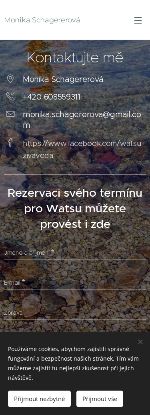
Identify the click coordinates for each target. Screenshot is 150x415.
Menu (138, 20)
